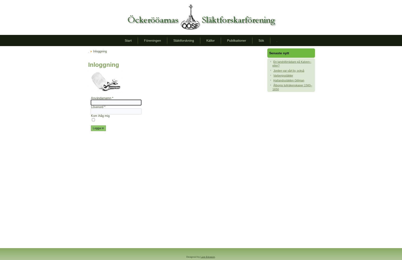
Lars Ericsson (208, 257)
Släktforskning (183, 40)
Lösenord (98, 107)
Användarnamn (102, 98)
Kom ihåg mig (100, 116)
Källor (210, 40)
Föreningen (152, 40)
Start (128, 40)
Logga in (98, 128)
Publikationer (236, 40)
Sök (261, 40)
